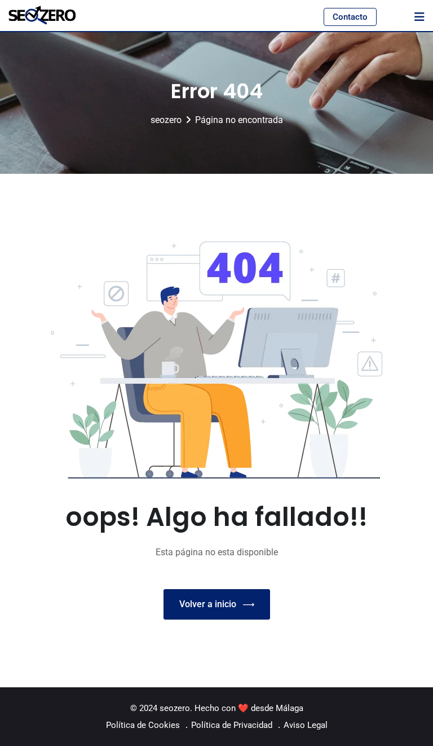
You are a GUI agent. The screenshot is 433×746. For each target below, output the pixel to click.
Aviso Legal (306, 725)
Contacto (350, 17)
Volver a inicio (207, 604)
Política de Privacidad (231, 725)
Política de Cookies (143, 725)
